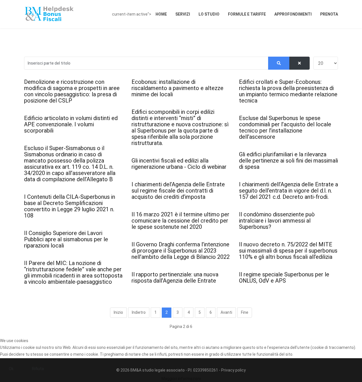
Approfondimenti (293, 14)
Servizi (182, 14)
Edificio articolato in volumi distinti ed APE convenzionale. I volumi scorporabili (71, 124)
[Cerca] (279, 63)
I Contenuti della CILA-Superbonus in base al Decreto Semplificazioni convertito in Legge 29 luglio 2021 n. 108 (69, 206)
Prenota (329, 14)
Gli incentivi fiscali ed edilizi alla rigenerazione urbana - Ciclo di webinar (179, 163)
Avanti (226, 312)
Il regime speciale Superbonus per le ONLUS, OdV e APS (284, 277)
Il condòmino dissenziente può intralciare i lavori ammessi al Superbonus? (277, 220)
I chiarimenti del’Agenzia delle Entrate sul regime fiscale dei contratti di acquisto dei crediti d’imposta (178, 190)
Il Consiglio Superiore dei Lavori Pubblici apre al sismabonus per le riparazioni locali (66, 239)
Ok (11, 368)
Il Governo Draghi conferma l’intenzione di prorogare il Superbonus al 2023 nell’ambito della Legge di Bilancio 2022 (181, 250)
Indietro (139, 312)
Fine (244, 312)
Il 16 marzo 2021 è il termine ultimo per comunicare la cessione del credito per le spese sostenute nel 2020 (180, 220)
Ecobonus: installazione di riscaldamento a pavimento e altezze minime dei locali (177, 88)
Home (161, 14)
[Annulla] (299, 63)
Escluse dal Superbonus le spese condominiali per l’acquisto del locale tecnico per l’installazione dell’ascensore (285, 127)
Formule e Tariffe (247, 14)
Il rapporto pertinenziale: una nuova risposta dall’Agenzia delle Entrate (175, 277)
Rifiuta (38, 368)
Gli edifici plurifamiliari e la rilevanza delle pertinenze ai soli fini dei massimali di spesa (288, 160)
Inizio (118, 312)
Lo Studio (209, 14)
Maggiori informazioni (181, 378)
